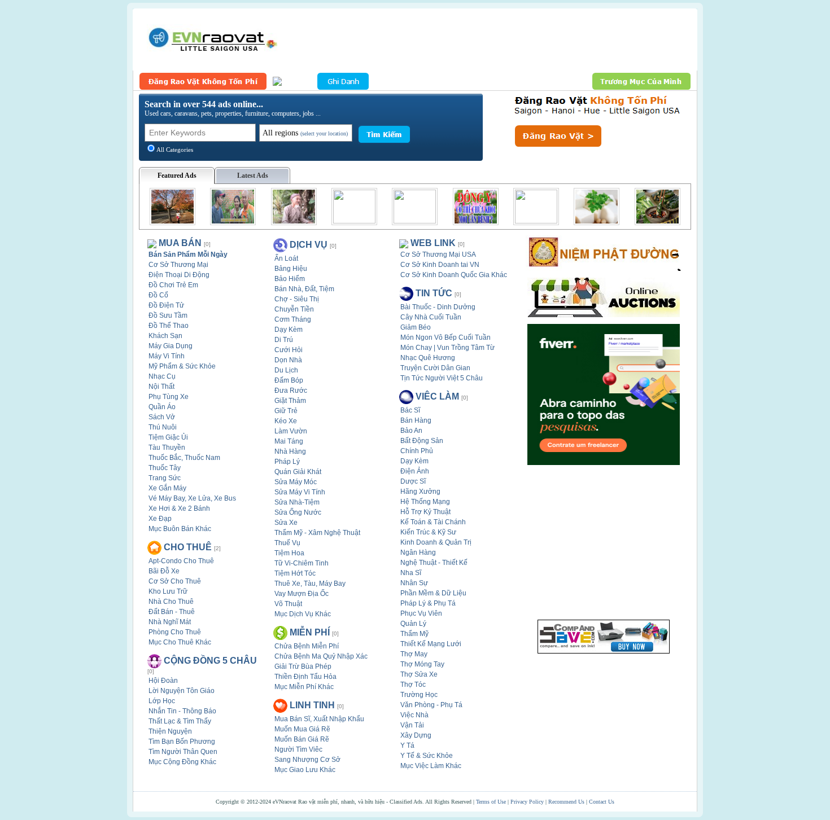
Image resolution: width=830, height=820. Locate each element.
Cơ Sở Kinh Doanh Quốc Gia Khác (453, 275)
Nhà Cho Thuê (171, 602)
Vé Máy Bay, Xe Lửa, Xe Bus (192, 498)
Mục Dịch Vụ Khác (302, 614)
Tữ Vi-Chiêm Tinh (301, 563)
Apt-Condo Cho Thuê (181, 561)
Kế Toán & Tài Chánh (433, 522)
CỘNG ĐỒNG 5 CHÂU (210, 660)
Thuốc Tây (164, 468)
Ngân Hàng (418, 552)
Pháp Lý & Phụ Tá (428, 603)
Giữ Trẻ (286, 411)
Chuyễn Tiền (294, 309)
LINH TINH (312, 705)
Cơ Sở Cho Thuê (174, 581)
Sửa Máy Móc (295, 482)
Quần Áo (162, 407)
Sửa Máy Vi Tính (299, 492)
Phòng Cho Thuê (174, 632)
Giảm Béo (415, 327)
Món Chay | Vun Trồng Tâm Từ (447, 348)
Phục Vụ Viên (421, 613)
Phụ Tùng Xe (168, 397)
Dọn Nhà (288, 360)
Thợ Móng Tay (422, 664)
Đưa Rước (290, 390)
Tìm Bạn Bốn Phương (181, 742)
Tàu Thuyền (166, 447)
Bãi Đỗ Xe (164, 571)
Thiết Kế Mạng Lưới (430, 644)
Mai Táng (288, 441)
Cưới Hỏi (288, 350)
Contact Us (601, 802)
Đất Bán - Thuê (171, 612)
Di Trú (283, 340)
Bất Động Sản (421, 441)
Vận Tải (412, 725)
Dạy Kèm (288, 330)
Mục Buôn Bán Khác (179, 529)
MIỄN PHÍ (310, 632)
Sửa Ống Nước (297, 512)
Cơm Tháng (292, 319)
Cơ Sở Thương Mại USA (438, 254)
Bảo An (411, 431)
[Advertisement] (486, 39)
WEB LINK (433, 243)
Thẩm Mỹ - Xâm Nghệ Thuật (317, 533)
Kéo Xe (285, 421)
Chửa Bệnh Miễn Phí (306, 646)
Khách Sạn (165, 336)
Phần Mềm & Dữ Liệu (433, 593)
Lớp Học (161, 701)
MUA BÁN (180, 243)
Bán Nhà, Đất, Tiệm (304, 289)
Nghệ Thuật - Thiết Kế (434, 563)
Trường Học (419, 695)
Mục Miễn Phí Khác (304, 687)
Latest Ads (252, 175)
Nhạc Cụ (162, 376)
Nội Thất (161, 387)
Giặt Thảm (290, 401)
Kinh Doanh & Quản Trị (435, 542)
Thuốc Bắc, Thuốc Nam (184, 458)
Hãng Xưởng (420, 491)
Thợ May (413, 654)
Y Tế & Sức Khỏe (426, 756)
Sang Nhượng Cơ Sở (307, 760)
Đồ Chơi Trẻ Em (173, 285)
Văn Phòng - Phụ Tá (431, 705)
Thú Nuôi (162, 427)
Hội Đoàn (163, 681)
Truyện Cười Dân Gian (435, 368)
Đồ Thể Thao (168, 326)
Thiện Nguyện (170, 731)
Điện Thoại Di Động (178, 275)
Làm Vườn (290, 431)
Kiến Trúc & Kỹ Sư (428, 532)
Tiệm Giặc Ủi (168, 437)
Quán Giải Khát (297, 472)
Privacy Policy (527, 802)
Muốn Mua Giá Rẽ (302, 729)
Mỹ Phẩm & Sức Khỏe (182, 366)
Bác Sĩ (410, 410)
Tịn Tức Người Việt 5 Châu (441, 378)
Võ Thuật (288, 604)
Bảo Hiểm (289, 279)
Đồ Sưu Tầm (167, 315)
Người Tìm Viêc (298, 749)
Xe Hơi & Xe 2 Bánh (179, 508)
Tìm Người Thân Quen (182, 752)
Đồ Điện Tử (166, 305)
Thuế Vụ (287, 543)
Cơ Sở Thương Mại (178, 265)
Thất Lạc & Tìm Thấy (179, 721)
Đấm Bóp (288, 380)
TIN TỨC (434, 293)
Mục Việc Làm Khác (430, 766)
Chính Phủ (416, 451)
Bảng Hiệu (290, 269)
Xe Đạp (160, 519)
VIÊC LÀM (437, 396)
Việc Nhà (414, 715)
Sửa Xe (286, 523)
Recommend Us (566, 802)
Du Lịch (286, 370)
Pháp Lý (287, 462)
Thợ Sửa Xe (419, 674)
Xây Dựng (415, 735)
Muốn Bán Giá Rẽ (301, 739)
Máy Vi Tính (166, 356)
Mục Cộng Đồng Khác (182, 762)
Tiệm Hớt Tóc (295, 573)
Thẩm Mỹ (414, 634)
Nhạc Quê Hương (427, 358)
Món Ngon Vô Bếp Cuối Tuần (445, 337)
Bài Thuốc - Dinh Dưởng (437, 307)
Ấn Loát (286, 258)
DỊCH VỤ (308, 244)
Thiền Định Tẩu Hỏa (305, 677)
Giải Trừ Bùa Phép (302, 666)
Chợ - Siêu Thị (296, 299)
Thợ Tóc (413, 685)
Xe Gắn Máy (167, 488)
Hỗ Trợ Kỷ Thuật (425, 512)
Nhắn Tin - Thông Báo (182, 711)
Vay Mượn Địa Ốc (301, 594)
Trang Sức (164, 478)
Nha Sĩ (410, 573)
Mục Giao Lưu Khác (304, 770)
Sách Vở (161, 417)
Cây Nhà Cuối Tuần (430, 317)
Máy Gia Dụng (170, 346)
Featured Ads (177, 175)
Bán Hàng (415, 420)
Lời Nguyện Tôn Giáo (181, 691)
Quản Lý (413, 624)
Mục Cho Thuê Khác (179, 642)
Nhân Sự (414, 583)
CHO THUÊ (188, 547)
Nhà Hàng (290, 451)
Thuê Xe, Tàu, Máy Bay (310, 583)
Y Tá (407, 745)
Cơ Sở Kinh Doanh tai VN (439, 265)
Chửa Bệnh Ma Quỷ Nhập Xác (321, 656)
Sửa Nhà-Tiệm (297, 502)
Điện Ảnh (414, 471)
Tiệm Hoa (289, 553)
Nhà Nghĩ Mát (169, 622)
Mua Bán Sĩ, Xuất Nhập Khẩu (319, 719)
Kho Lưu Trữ (167, 591)
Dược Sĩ (413, 481)
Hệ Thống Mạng (425, 502)
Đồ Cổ (158, 295)
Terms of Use (491, 802)
